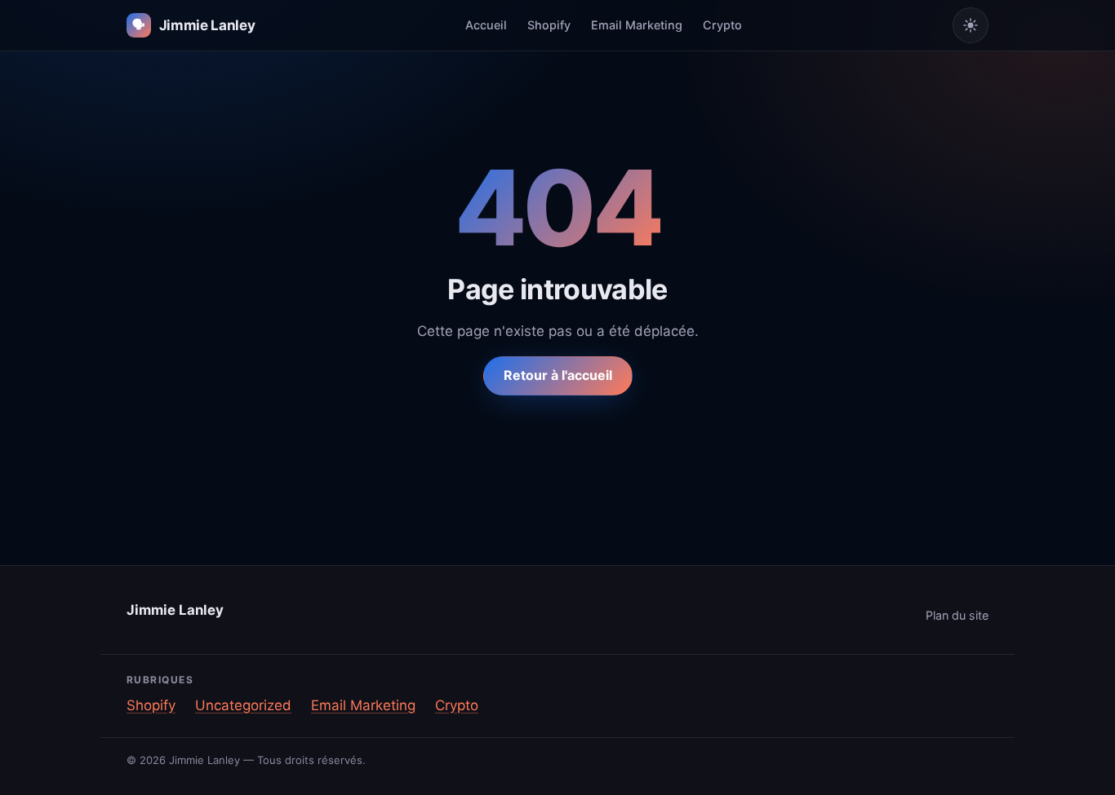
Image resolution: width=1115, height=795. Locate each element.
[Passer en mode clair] (970, 25)
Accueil (486, 25)
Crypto (722, 25)
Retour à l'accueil (558, 375)
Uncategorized (243, 705)
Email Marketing (636, 25)
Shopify (549, 25)
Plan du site (957, 615)
